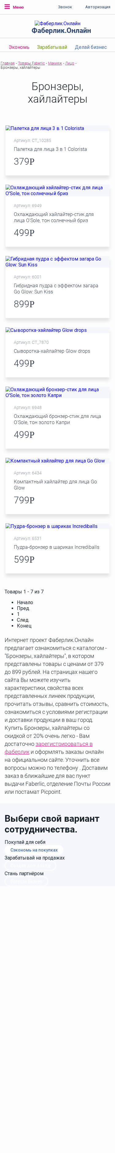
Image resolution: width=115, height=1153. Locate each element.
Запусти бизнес (26, 881)
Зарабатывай (52, 47)
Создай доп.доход (30, 865)
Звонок (65, 7)
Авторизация (97, 7)
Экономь (19, 47)
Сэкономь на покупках (34, 850)
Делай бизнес (91, 47)
